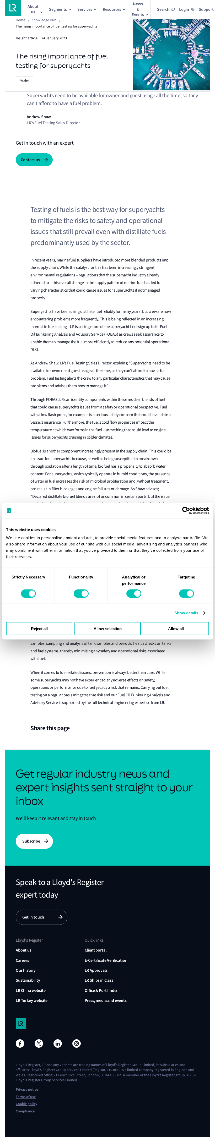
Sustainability (28, 980)
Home (20, 20)
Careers (22, 960)
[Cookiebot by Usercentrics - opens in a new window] (186, 510)
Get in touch (33, 917)
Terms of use (26, 1096)
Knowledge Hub (43, 20)
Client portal (95, 950)
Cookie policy (26, 1103)
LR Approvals (96, 970)
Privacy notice (27, 1089)
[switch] (81, 593)
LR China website (30, 990)
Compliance (25, 1111)
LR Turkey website (31, 1000)
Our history (26, 970)
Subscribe (31, 841)
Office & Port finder (101, 990)
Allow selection (108, 628)
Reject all (39, 628)
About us (23, 950)
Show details (186, 612)
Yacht (24, 80)
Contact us (30, 159)
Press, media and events (106, 1000)
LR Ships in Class (99, 980)
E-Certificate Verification (106, 960)
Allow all (176, 628)
